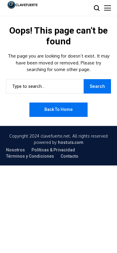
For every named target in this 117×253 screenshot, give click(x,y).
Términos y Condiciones (30, 156)
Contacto (69, 156)
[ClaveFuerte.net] (22, 5)
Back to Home (58, 109)
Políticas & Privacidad (53, 149)
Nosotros (15, 149)
